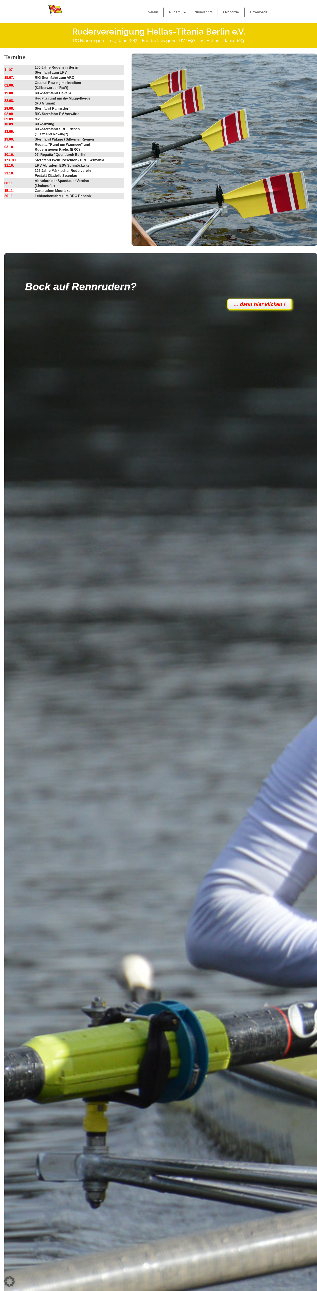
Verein (153, 12)
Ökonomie (231, 12)
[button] (184, 12)
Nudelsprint (203, 12)
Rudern (174, 12)
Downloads (258, 12)
